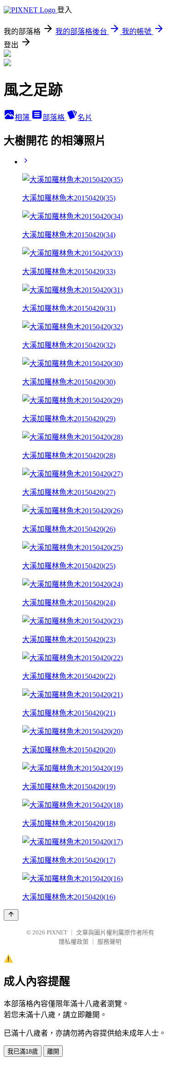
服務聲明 (109, 941)
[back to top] (11, 915)
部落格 (54, 117)
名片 (85, 117)
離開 (53, 1051)
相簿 (23, 117)
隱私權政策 (74, 941)
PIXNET (57, 932)
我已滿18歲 (22, 1051)
